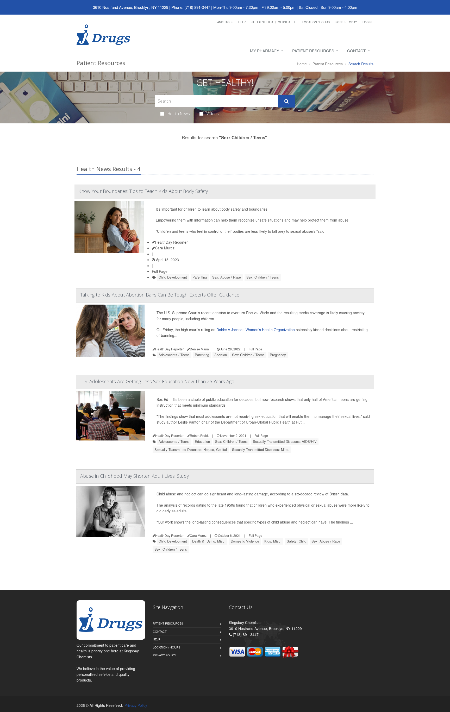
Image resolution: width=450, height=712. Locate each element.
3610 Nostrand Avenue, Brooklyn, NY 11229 (130, 7)
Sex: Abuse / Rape (226, 277)
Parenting (199, 277)
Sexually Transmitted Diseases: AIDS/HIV (285, 441)
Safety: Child (296, 541)
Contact (356, 50)
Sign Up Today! (346, 22)
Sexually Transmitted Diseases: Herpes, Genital (190, 449)
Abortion (220, 354)
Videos (213, 113)
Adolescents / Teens (174, 354)
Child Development (173, 277)
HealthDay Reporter (171, 242)
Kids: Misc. (273, 541)
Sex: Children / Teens (262, 277)
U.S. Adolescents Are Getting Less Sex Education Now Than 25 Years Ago (157, 381)
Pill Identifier (262, 22)
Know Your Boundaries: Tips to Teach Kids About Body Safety (143, 191)
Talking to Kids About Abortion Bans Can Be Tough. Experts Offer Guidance (159, 295)
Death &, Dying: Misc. (209, 541)
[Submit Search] (286, 101)
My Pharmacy (264, 50)
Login (367, 22)
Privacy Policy (164, 655)
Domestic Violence (245, 541)
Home (302, 63)
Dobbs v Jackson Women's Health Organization (255, 329)
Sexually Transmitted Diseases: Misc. (260, 449)
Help (242, 22)
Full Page (159, 271)
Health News (178, 113)
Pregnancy (278, 354)
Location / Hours (316, 22)
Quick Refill (287, 22)
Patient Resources (313, 50)
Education (202, 441)
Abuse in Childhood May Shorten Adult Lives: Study (134, 476)
